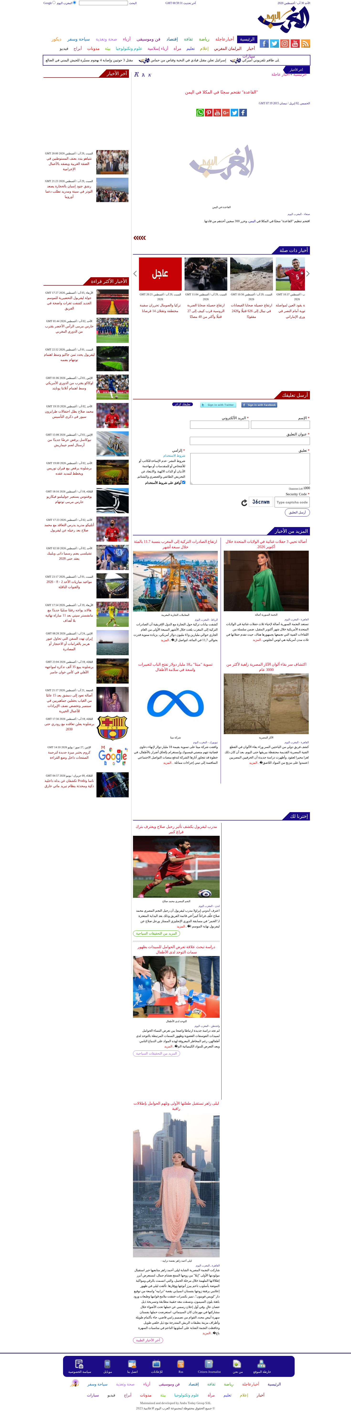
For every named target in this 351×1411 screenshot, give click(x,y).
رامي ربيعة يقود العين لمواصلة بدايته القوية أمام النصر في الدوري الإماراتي (297, 311)
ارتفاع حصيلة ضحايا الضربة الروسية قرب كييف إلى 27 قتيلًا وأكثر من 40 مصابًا (206, 311)
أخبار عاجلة (280, 74)
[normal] (142, 74)
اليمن (252, 221)
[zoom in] (136, 74)
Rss (181, 1372)
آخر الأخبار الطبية (148, 1340)
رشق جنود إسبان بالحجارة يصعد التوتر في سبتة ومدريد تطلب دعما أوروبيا (69, 191)
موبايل (108, 1372)
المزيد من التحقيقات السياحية (156, 933)
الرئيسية (299, 74)
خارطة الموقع (262, 1372)
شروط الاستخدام (174, 455)
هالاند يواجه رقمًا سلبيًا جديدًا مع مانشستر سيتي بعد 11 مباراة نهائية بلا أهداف (69, 615)
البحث (133, 3)
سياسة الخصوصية (79, 1372)
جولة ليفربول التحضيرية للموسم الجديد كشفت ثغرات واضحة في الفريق (69, 303)
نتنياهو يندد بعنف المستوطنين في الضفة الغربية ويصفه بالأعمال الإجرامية (69, 164)
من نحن (238, 1372)
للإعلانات (157, 1372)
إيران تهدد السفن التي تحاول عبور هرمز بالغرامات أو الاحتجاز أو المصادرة (69, 644)
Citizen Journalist (209, 1372)
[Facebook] (259, 407)
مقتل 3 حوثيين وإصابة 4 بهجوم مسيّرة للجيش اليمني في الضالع (107, 60)
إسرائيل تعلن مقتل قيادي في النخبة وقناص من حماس (207, 60)
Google (47, 3)
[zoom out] (149, 74)
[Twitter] (218, 407)
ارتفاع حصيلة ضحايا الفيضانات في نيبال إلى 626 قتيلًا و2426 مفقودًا (251, 311)
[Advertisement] (150, 21)
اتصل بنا (132, 1372)
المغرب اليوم (64, 3)
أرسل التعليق (297, 512)
